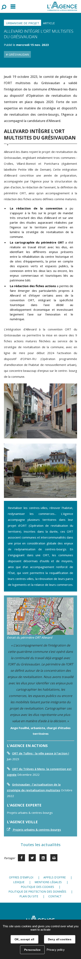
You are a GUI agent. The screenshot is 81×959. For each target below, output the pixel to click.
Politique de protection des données (37, 891)
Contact (55, 896)
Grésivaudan (18, 54)
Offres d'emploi (21, 877)
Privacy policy (56, 949)
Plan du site (28, 896)
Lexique (18, 882)
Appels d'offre (54, 877)
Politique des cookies (37, 887)
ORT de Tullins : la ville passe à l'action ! (40, 753)
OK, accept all (24, 939)
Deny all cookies (60, 939)
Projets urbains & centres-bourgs (36, 830)
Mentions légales (48, 882)
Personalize (32, 949)
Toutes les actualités (41, 844)
